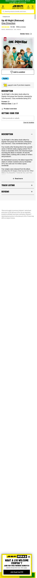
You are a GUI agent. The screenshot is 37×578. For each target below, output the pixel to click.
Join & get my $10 (16, 572)
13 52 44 (23, 3)
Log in (10, 85)
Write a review (21, 27)
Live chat (12, 3)
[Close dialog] (29, 557)
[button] (6, 7)
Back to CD (7, 16)
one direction (8, 23)
